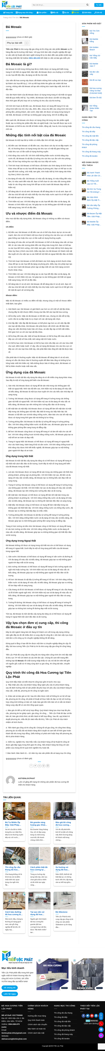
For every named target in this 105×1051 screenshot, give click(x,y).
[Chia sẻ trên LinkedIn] (48, 766)
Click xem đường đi (92, 1024)
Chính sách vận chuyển (37, 1024)
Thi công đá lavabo (90, 156)
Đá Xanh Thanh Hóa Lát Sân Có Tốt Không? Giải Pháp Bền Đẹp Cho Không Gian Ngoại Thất (94, 174)
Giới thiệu (87, 12)
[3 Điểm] (11, 37)
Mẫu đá (55, 12)
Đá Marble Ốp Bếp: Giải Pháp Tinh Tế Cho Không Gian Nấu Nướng (94, 223)
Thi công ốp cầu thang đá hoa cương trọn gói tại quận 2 (13, 868)
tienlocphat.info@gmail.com (14, 1033)
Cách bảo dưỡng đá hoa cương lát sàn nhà (13, 913)
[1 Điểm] (7, 37)
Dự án (66, 12)
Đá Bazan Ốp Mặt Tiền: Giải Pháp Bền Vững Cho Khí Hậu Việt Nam (94, 215)
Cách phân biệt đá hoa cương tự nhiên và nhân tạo (38, 868)
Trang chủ (9, 12)
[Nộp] (87, 5)
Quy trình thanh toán (36, 1020)
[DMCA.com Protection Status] (92, 1021)
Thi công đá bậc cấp (90, 140)
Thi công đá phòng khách (89, 145)
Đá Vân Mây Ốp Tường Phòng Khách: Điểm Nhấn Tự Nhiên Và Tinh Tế (93, 207)
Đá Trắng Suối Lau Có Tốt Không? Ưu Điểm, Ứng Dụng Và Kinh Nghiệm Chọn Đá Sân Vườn (94, 182)
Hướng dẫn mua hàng (37, 1016)
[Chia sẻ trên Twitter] (35, 766)
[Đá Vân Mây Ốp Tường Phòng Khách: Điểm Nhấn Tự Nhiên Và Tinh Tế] (84, 206)
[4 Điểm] (13, 37)
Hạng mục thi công (25, 12)
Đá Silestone (61, 912)
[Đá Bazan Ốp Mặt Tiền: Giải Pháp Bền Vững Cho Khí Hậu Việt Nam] (84, 215)
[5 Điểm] (15, 37)
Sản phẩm (42, 12)
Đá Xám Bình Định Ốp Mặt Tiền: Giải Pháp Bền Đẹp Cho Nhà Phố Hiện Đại (94, 199)
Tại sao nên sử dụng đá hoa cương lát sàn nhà (39, 913)
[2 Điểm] (9, 37)
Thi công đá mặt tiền (90, 136)
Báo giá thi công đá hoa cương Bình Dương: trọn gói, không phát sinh (64, 823)
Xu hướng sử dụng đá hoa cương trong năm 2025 (64, 868)
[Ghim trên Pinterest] (44, 766)
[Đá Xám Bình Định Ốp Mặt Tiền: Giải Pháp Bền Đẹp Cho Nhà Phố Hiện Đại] (84, 198)
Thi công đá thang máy (91, 152)
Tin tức (76, 12)
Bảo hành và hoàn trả (36, 1029)
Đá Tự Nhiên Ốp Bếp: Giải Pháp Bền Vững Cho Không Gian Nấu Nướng (13, 823)
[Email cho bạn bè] (39, 766)
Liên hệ (99, 12)
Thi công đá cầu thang (91, 127)
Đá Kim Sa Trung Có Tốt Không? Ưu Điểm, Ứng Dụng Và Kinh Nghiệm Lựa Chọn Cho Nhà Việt (94, 191)
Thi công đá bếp (88, 132)
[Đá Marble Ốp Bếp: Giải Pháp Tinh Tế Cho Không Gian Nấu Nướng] (84, 223)
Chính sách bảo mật (36, 1033)
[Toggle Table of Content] (25, 43)
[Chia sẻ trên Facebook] (31, 766)
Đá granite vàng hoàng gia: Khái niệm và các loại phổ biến (38, 823)
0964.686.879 (14, 1024)
